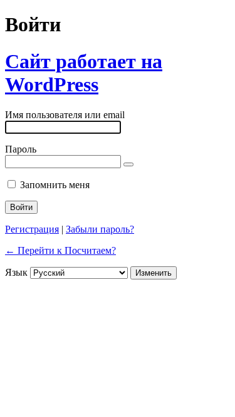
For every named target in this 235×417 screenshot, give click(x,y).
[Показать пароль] (128, 164)
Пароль (20, 149)
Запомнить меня (55, 184)
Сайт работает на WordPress (83, 73)
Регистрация (32, 229)
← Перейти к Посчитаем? (60, 250)
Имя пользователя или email (65, 114)
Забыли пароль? (100, 229)
